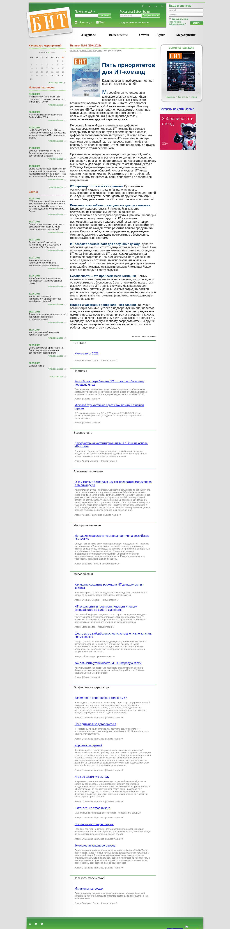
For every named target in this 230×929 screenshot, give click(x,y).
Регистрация (175, 22)
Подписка (170, 97)
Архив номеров (88, 50)
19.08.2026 (34, 148)
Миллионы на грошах (89, 888)
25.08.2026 (34, 198)
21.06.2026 (34, 275)
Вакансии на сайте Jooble (177, 109)
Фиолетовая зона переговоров (95, 845)
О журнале (88, 35)
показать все (56, 82)
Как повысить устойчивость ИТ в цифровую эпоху (108, 663)
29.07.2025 (34, 311)
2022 (99, 50)
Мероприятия (186, 35)
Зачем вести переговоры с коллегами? (101, 697)
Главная (74, 50)
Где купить (183, 97)
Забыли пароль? (177, 24)
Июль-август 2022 (86, 353)
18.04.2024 (34, 329)
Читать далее (55, 105)
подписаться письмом (134, 22)
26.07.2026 (34, 221)
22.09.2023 (34, 345)
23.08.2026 (34, 94)
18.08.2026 (34, 166)
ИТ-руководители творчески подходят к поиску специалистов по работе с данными (106, 608)
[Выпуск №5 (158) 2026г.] (181, 71)
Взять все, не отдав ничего (92, 808)
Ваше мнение (118, 35)
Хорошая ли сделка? (88, 745)
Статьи (144, 35)
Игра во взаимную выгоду (92, 776)
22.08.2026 (34, 112)
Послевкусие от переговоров (94, 824)
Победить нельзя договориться (95, 724)
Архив (161, 35)
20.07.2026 (34, 257)
